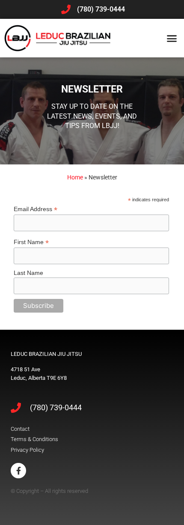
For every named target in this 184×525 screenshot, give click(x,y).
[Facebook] (18, 470)
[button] (172, 38)
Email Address (35, 209)
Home (75, 177)
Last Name (28, 272)
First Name (31, 242)
